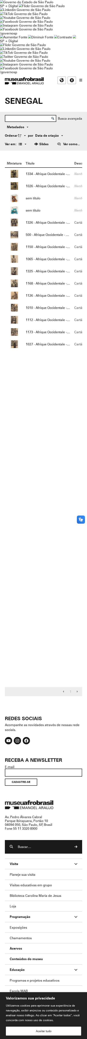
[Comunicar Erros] (74, 37)
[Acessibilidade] (72, 80)
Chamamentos (21, 938)
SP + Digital (9, 6)
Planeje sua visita (22, 874)
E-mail (9, 767)
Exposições (18, 927)
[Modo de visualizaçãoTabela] (21, 144)
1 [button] (70, 692)
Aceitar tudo (43, 1031)
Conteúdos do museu (26, 959)
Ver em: (11, 144)
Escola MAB (19, 991)
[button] (63, 691)
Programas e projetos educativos (34, 980)
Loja (13, 906)
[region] (43, 1015)
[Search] (76, 846)
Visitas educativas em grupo (31, 885)
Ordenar (11, 135)
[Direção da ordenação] (22, 135)
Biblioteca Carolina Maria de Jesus (35, 895)
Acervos (16, 948)
